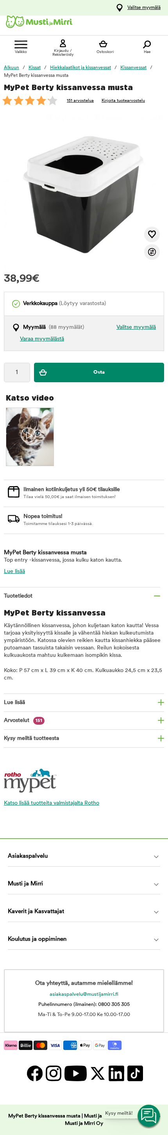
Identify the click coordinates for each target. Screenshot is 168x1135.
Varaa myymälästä (42, 339)
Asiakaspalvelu (28, 856)
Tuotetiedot (18, 596)
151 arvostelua (80, 101)
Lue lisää (14, 572)
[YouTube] (75, 1073)
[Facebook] (34, 1073)
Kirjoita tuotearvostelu (123, 101)
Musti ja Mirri (25, 884)
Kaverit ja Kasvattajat (36, 912)
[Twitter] (97, 1073)
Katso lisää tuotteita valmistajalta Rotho (51, 803)
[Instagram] (53, 1073)
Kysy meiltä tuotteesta (31, 738)
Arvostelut (23, 721)
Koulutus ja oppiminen (37, 939)
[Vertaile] (152, 252)
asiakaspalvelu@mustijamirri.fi (84, 994)
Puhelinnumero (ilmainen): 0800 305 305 (84, 1004)
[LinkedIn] (116, 1073)
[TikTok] (134, 1073)
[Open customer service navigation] (149, 1116)
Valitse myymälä (144, 7)
